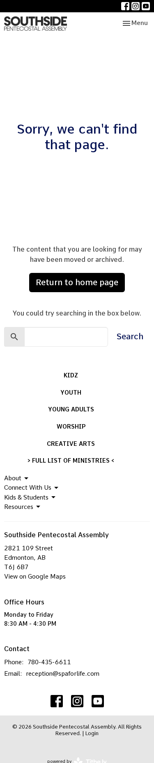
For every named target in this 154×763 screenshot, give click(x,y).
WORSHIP (71, 426)
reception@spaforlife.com (62, 673)
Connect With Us (27, 487)
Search (130, 336)
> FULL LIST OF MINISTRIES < (71, 460)
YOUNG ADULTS (71, 409)
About (12, 478)
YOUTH (70, 392)
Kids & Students (26, 497)
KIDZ (71, 375)
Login (92, 733)
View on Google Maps (35, 576)
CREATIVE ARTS (71, 444)
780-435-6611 (49, 662)
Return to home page (77, 282)
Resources (18, 507)
